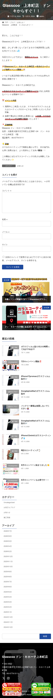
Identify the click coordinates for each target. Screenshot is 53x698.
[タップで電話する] (12, 689)
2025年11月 (8, 561)
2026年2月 (8, 551)
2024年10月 (8, 627)
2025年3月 (8, 602)
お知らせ (20, 166)
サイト (5, 244)
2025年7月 (8, 581)
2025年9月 (8, 571)
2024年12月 (8, 617)
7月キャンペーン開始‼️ (31, 361)
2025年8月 (8, 576)
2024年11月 (8, 622)
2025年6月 (8, 587)
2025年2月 (8, 607)
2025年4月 (8, 597)
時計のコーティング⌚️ (30, 450)
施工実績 (7, 517)
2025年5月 (8, 592)
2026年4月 (8, 546)
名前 (4, 219)
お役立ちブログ (9, 507)
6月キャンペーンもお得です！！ (35, 480)
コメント (6, 190)
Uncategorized (9, 502)
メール (5, 231)
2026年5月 (8, 541)
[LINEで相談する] (41, 689)
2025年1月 (8, 612)
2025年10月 (8, 566)
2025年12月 (8, 556)
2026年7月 (8, 531)
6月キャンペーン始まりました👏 (35, 465)
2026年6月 (8, 536)
